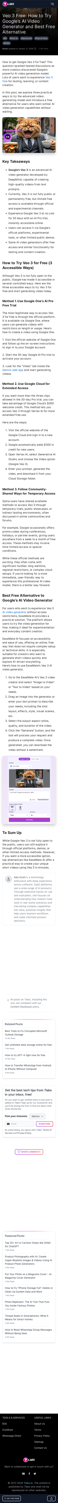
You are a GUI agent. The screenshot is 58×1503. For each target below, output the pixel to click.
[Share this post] (51, 1498)
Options (36, 1116)
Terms (37, 1429)
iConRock (7, 1429)
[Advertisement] (29, 965)
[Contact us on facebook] (29, 1473)
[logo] (8, 4)
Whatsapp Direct (11, 1435)
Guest (5, 49)
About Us (39, 1423)
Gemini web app (12, 370)
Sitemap (39, 1441)
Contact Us (40, 1447)
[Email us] (23, 1473)
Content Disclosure (21, 1006)
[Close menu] (52, 4)
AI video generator (14, 612)
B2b (4, 1423)
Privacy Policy (24, 1133)
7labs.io (28, 1483)
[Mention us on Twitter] (35, 1473)
